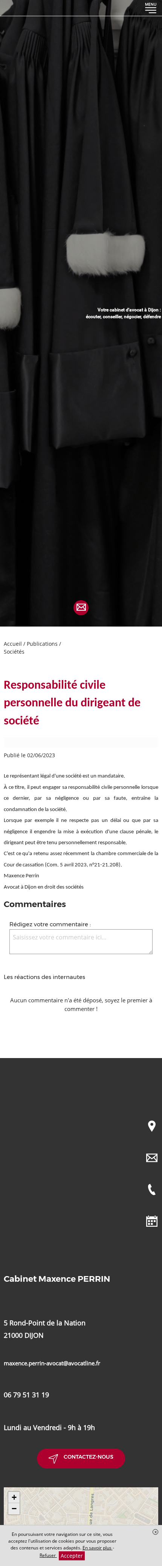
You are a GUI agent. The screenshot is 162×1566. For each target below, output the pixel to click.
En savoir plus (98, 1548)
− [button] (14, 1508)
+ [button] (14, 1497)
